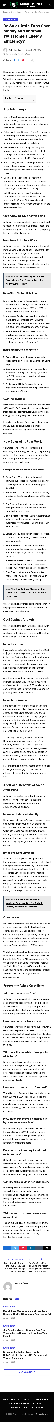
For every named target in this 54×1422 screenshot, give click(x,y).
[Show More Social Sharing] (32, 60)
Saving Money (11, 19)
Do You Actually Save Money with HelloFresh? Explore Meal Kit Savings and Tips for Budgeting (25, 1355)
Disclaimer (37, 1404)
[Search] (50, 5)
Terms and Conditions (22, 1407)
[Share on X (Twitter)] (19, 60)
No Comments (11, 54)
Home (5, 1400)
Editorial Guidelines (19, 1404)
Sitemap (39, 1407)
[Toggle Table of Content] (30, 99)
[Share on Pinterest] (23, 60)
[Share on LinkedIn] (27, 60)
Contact (27, 1400)
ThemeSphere (42, 1414)
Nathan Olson (16, 50)
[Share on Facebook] (14, 60)
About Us (15, 1400)
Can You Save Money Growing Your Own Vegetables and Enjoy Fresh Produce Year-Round (25, 1333)
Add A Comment (27, 1372)
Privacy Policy (41, 1400)
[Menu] (4, 5)
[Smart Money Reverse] (27, 4)
